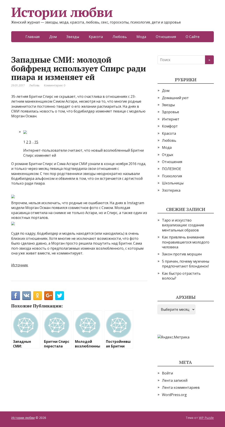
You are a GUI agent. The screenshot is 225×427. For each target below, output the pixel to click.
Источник (19, 265)
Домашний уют (175, 97)
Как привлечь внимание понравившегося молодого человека (185, 242)
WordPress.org (174, 394)
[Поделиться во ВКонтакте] (26, 295)
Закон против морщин (182, 254)
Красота (96, 36)
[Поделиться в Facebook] (15, 295)
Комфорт (170, 126)
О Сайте (193, 36)
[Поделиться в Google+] (48, 295)
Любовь (119, 36)
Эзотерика (171, 190)
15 (36, 142)
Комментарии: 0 (54, 85)
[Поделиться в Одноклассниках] (37, 295)
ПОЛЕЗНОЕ (171, 168)
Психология (172, 176)
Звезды (72, 36)
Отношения (166, 36)
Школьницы (172, 183)
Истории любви (61, 12)
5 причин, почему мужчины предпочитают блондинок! (185, 264)
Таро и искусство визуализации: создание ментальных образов (183, 225)
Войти (167, 373)
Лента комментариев (181, 387)
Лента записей (174, 380)
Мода (141, 36)
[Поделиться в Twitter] (59, 295)
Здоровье (170, 111)
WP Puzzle (206, 418)
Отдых (167, 154)
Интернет (170, 119)
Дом (53, 36)
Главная (32, 36)
